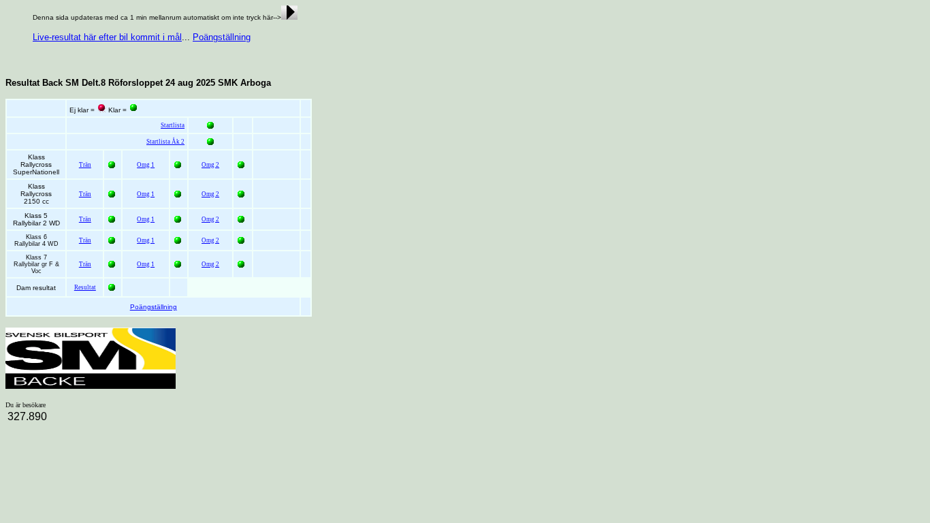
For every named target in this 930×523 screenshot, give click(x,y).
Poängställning (222, 37)
